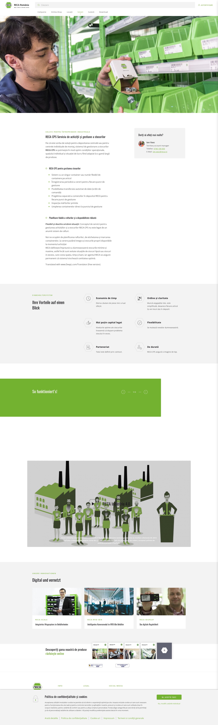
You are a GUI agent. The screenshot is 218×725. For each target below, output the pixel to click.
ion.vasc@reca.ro (160, 151)
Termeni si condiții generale (131, 718)
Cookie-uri (95, 718)
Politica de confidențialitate (74, 718)
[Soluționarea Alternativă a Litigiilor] (95, 665)
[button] (123, 392)
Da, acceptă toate (169, 697)
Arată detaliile (51, 718)
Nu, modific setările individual (169, 703)
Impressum (109, 718)
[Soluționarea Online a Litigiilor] (122, 665)
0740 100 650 (159, 148)
